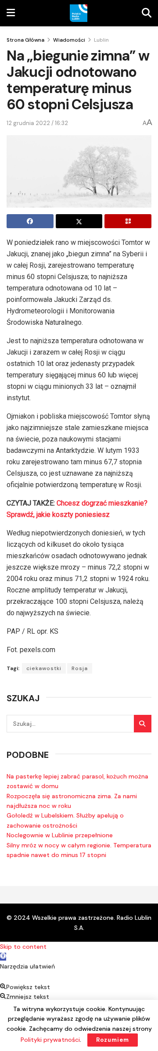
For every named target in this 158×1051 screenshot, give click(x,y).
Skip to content (23, 947)
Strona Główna (25, 39)
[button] (3, 957)
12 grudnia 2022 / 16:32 (37, 123)
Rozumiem (112, 1040)
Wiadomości (69, 39)
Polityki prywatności (50, 1040)
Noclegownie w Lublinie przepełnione (60, 835)
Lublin (101, 39)
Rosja (80, 668)
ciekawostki (43, 668)
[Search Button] (142, 723)
